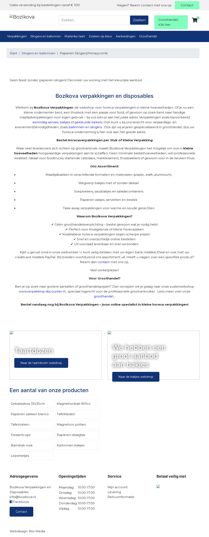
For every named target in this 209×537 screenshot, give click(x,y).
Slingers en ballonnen (45, 36)
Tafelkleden (66, 414)
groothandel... (104, 296)
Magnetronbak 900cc (74, 404)
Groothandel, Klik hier (168, 22)
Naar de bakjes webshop (135, 377)
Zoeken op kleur (100, 36)
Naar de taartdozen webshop (41, 363)
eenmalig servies (45, 122)
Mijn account (118, 487)
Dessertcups (20, 435)
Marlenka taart (74, 36)
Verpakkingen (17, 36)
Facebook (20, 502)
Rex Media (37, 531)
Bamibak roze (22, 445)
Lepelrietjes (20, 456)
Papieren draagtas (71, 435)
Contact (187, 5)
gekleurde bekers (88, 122)
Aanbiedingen (126, 36)
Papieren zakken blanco (30, 414)
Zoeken (139, 20)
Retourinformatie (121, 497)
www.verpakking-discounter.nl (42, 291)
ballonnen (76, 127)
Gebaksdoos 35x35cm (28, 404)
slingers (96, 127)
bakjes (65, 122)
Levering (114, 492)
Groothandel (148, 36)
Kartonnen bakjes (70, 445)
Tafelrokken (20, 424)
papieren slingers (52, 80)
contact (104, 262)
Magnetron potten (71, 424)
